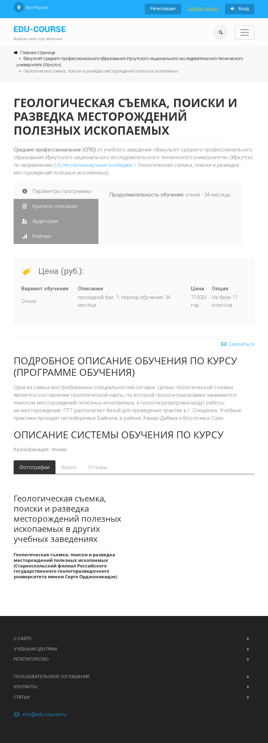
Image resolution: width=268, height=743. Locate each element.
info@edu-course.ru (44, 714)
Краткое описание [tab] (54, 206)
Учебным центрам (35, 649)
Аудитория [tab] (44, 221)
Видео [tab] (68, 467)
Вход (243, 8)
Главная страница (37, 52)
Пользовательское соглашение (52, 676)
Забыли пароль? (203, 8)
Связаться (240, 344)
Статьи (22, 697)
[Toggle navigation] (244, 32)
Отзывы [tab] (97, 467)
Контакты (25, 686)
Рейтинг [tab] (41, 236)
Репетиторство (31, 659)
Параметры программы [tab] (61, 191)
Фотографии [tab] (35, 467)
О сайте (23, 638)
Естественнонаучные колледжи (94, 165)
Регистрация (163, 8)
